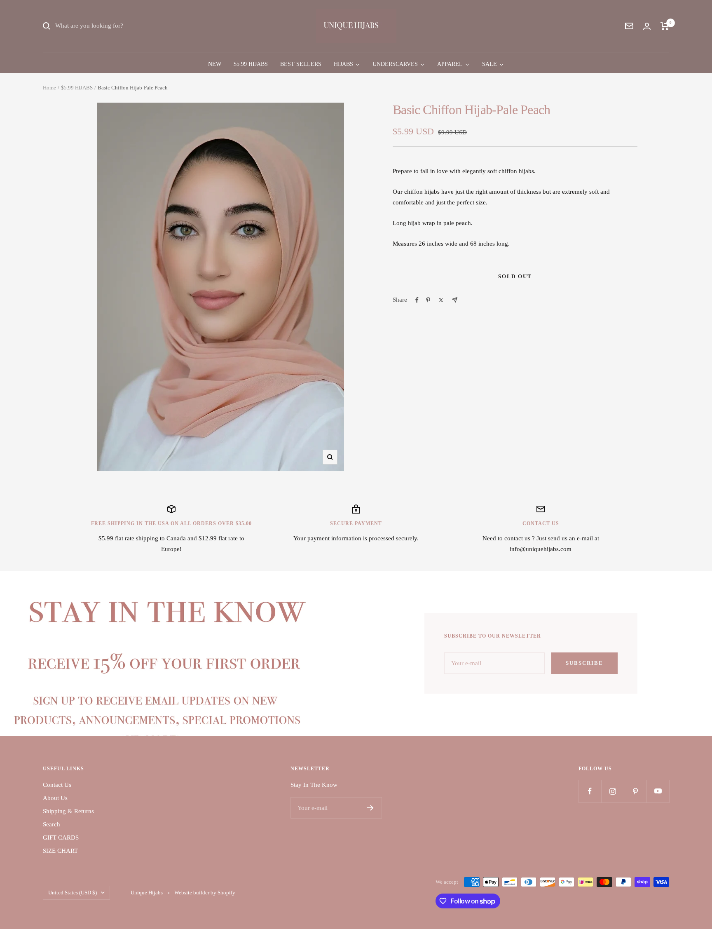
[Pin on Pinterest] (428, 300)
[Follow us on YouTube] (657, 791)
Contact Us (57, 784)
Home (49, 87)
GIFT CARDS (61, 837)
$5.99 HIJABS (77, 87)
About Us (55, 798)
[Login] (647, 26)
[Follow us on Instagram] (612, 791)
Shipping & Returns (68, 811)
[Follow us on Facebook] (589, 791)
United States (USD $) (72, 892)
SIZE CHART (60, 850)
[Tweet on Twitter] (441, 300)
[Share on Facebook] (417, 300)
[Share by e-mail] (454, 300)
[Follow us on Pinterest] (635, 791)
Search (51, 824)
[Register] (370, 808)
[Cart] (664, 26)
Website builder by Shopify (204, 892)
